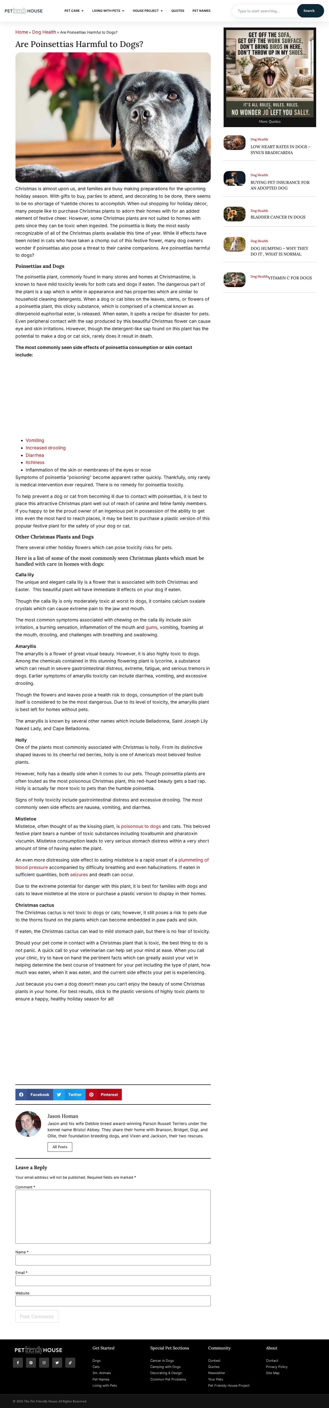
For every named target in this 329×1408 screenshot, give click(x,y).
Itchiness (35, 462)
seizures (79, 874)
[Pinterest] (31, 1363)
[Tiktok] (70, 1363)
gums (151, 627)
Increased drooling (46, 447)
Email (21, 1272)
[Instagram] (44, 1363)
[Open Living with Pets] (123, 10)
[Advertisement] (113, 399)
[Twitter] (57, 1363)
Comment (25, 1187)
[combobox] (264, 11)
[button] (34, 1094)
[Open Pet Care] (82, 10)
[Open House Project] (161, 10)
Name (22, 1252)
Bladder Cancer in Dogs (278, 217)
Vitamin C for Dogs (290, 277)
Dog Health (44, 32)
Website (22, 1293)
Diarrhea (35, 455)
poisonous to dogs (141, 826)
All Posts (59, 1147)
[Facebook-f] (18, 1363)
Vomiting (35, 440)
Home (21, 32)
